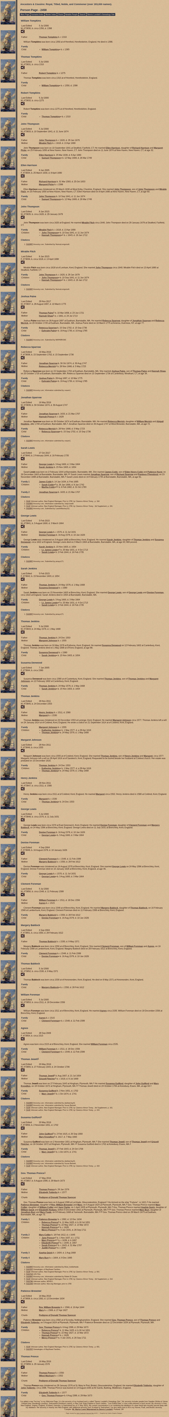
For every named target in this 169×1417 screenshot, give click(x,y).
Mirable (45, 143)
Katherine (51, 730)
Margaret (46, 184)
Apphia (148, 1207)
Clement (138, 825)
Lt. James (50, 550)
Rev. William (62, 1205)
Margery (47, 862)
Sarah (46, 467)
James (111, 472)
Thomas (48, 37)
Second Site (90, 1413)
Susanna (48, 588)
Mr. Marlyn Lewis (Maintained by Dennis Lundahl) (92, 1409)
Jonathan (141, 321)
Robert (47, 73)
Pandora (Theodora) (148, 474)
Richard (140, 148)
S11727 (29, 1269)
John (47, 140)
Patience (154, 472)
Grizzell (47, 1079)
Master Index (51, 14)
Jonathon (28, 1212)
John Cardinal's (81, 1413)
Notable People (71, 14)
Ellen (113, 148)
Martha (48, 487)
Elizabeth (48, 1192)
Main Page (25, 14)
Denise (47, 535)
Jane (64, 1207)
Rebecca (111, 321)
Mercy (48, 1230)
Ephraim (49, 331)
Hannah (51, 235)
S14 (28, 501)
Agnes (42, 903)
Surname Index (37, 14)
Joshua (118, 371)
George (46, 464)
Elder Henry (134, 472)
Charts (60, 14)
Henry (46, 712)
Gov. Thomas (122, 1320)
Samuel (51, 158)
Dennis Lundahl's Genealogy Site (100, 14)
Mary (47, 1094)
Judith (49, 1248)
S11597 (29, 244)
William (50, 49)
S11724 (29, 1284)
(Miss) (46, 1376)
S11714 (29, 1274)
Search (82, 14)
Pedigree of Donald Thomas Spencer (57, 1197)
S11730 (29, 1281)
